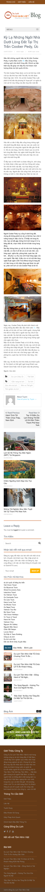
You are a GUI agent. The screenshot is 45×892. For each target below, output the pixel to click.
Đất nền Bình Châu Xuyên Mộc (15, 641)
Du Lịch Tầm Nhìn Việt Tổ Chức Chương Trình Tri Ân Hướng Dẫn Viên (18, 853)
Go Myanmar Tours (11, 587)
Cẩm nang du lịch (18, 381)
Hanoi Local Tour (10, 602)
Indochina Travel (10, 592)
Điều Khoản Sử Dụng (11, 812)
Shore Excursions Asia (12, 590)
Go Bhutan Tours (10, 604)
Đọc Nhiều (17, 647)
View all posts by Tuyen (26, 399)
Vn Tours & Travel (10, 617)
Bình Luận (28, 647)
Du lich (30, 381)
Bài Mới (8, 647)
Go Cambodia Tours (11, 597)
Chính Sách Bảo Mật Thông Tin (15, 822)
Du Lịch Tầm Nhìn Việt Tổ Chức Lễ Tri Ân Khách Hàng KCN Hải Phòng (19, 860)
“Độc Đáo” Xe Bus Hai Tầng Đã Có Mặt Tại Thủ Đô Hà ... (26, 697)
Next (40, 711)
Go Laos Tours (9, 599)
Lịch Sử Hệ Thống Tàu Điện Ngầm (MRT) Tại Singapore (17, 454)
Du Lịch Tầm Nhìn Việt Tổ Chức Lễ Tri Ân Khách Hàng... (27, 665)
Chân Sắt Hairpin (10, 629)
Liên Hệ (31, 2)
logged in (16, 530)
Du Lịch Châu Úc (17, 376)
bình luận (20, 51)
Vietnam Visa (9, 622)
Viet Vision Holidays (11, 614)
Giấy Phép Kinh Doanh (12, 817)
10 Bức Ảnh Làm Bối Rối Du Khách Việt (22, 733)
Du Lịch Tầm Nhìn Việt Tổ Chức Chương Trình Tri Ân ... (27, 655)
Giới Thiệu (22, 2)
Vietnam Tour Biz (10, 609)
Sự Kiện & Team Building (13, 634)
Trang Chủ (10, 2)
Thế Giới (31, 376)
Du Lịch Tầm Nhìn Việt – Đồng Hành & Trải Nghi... (26, 676)
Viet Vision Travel (10, 585)
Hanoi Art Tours (9, 619)
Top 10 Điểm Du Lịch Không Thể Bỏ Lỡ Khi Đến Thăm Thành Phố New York (31, 420)
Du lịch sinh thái (9, 639)
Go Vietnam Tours (10, 595)
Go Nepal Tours (9, 607)
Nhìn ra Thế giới (26, 385)
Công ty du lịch (9, 637)
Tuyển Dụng (8, 808)
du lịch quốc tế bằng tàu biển (14, 582)
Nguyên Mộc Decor (11, 627)
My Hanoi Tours (9, 612)
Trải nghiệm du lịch (12, 389)
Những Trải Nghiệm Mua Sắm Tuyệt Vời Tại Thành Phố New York (18, 510)
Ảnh (22, 728)
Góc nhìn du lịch (11, 385)
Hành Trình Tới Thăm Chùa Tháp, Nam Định (13, 417)
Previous (37, 711)
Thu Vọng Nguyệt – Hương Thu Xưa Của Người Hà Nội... (26, 686)
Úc (24, 60)
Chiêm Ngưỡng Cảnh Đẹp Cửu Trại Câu (18, 482)
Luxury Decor (8, 632)
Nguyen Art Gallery (11, 624)
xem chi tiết (31, 789)
